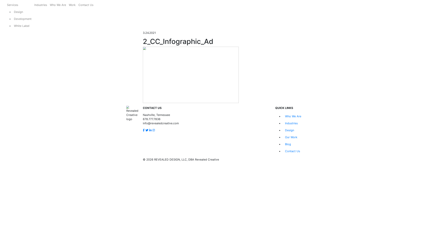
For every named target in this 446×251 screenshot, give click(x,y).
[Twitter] (146, 130)
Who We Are (58, 5)
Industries (40, 5)
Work (72, 5)
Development (23, 19)
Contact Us (85, 5)
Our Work (291, 137)
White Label (21, 26)
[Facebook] (144, 130)
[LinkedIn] (150, 130)
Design (18, 12)
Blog (288, 144)
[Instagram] (153, 130)
